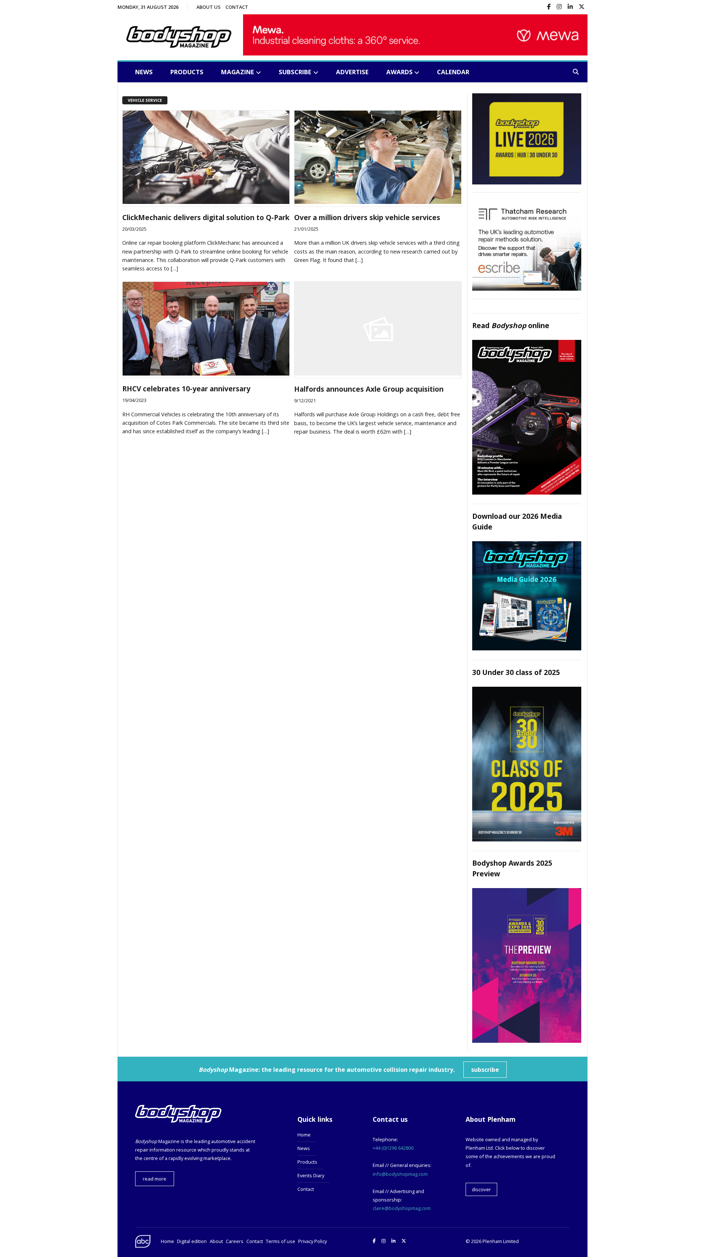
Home (304, 1134)
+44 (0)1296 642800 (393, 1148)
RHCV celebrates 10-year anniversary (186, 389)
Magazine (237, 72)
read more (154, 1178)
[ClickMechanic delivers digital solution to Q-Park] (206, 202)
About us (208, 7)
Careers (234, 1241)
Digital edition (192, 1241)
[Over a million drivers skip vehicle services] (377, 202)
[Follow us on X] (582, 7)
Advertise (352, 72)
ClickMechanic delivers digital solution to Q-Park (205, 217)
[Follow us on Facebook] (549, 7)
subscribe (485, 1070)
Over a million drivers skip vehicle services (367, 217)
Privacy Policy (312, 1241)
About (216, 1241)
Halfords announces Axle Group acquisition (369, 389)
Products (186, 72)
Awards (399, 72)
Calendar (453, 72)
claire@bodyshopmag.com (402, 1208)
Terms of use (280, 1241)
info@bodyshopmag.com (400, 1174)
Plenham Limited (500, 1241)
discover (481, 1189)
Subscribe (295, 72)
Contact (236, 7)
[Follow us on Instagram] (559, 7)
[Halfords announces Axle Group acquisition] (377, 373)
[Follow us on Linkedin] (570, 7)
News (144, 72)
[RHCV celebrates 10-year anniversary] (206, 373)
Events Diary (310, 1175)
